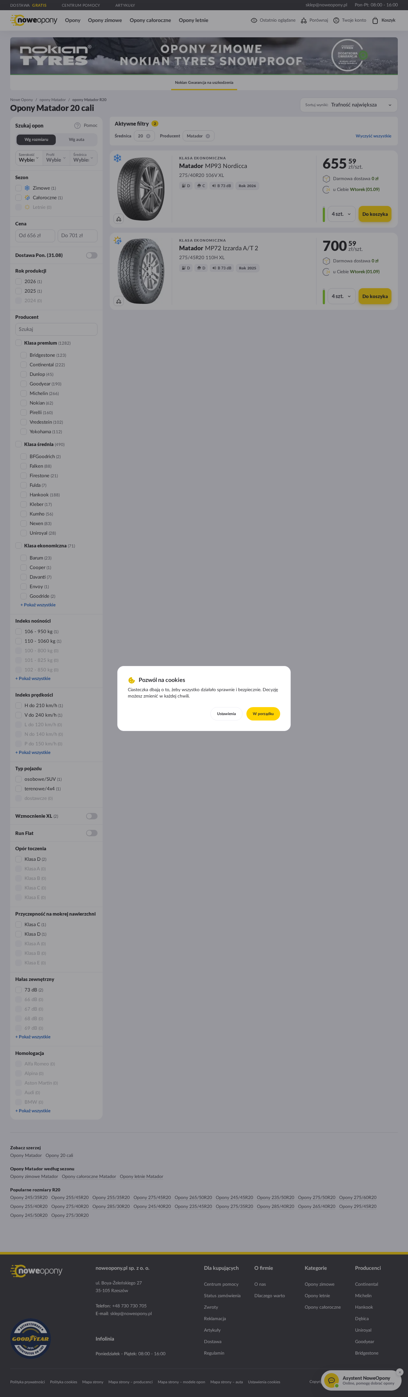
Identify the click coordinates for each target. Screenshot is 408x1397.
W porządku (263, 714)
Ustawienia (226, 714)
